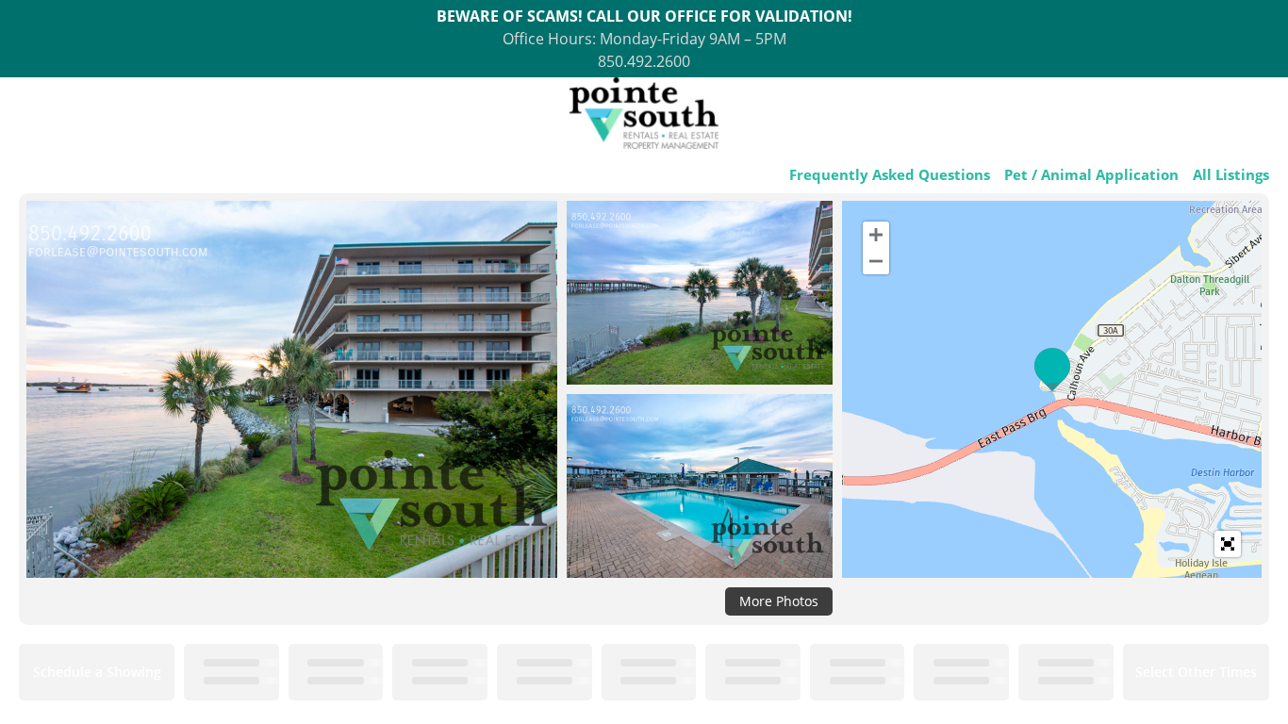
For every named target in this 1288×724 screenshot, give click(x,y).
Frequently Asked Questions (889, 174)
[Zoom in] (876, 235)
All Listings (1231, 174)
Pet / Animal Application (1091, 174)
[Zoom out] (876, 261)
